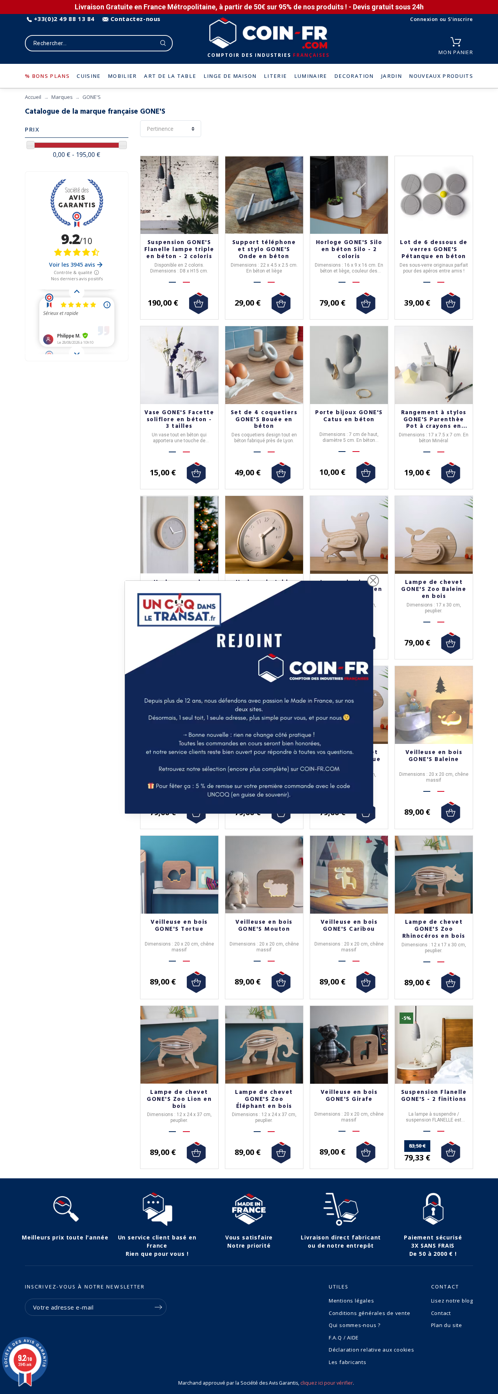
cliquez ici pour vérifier (326, 1383)
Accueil (33, 96)
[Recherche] (163, 43)
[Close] (373, 580)
